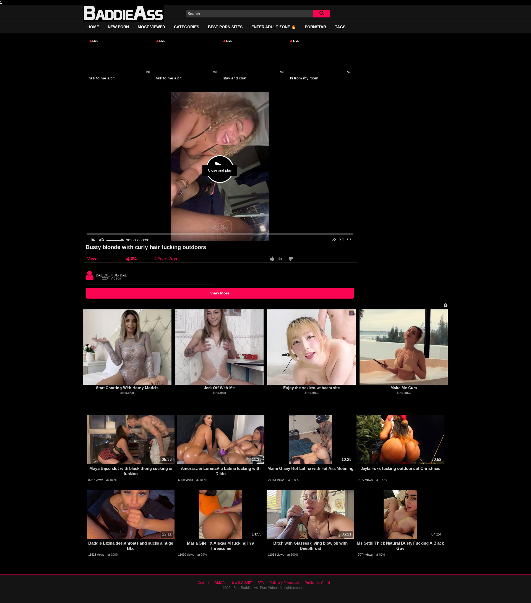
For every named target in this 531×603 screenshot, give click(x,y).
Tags (340, 27)
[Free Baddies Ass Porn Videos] (123, 13)
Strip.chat (127, 392)
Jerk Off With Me (219, 387)
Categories (186, 27)
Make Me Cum (404, 387)
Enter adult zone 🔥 (273, 27)
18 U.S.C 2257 (241, 583)
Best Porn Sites (225, 27)
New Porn (118, 27)
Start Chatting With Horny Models (127, 387)
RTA (260, 583)
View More (220, 293)
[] (321, 13)
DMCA (220, 583)
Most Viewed (151, 27)
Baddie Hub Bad (111, 274)
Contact (203, 583)
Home (93, 27)
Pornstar (315, 27)
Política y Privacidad (284, 583)
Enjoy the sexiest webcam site (311, 387)
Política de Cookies (319, 583)
